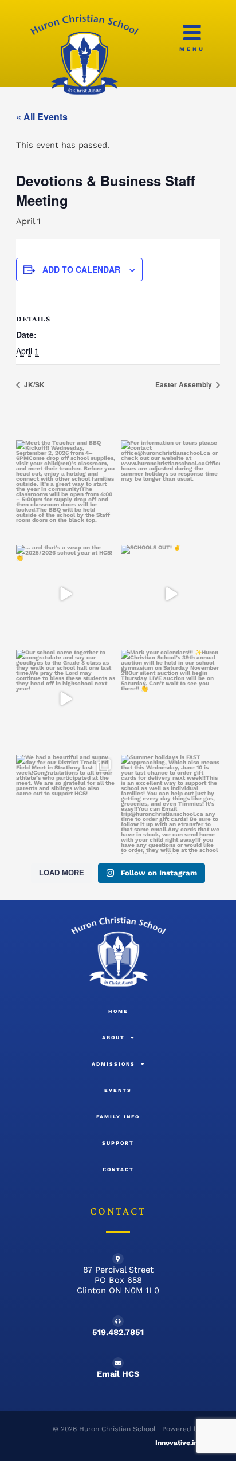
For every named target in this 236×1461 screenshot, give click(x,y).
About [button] (113, 1037)
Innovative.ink (178, 1443)
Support (118, 1143)
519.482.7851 (118, 1332)
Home (118, 1011)
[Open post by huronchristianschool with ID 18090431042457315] (65, 594)
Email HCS (118, 1374)
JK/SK (33, 384)
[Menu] (192, 32)
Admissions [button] (113, 1064)
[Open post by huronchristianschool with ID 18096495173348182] (170, 489)
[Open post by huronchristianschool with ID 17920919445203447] (65, 489)
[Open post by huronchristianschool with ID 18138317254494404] (170, 804)
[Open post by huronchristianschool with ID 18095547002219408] (170, 699)
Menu (192, 49)
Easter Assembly (184, 384)
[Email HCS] (118, 1363)
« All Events (42, 116)
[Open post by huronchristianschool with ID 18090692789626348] (65, 804)
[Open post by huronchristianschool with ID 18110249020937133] (65, 699)
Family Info (118, 1117)
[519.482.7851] (118, 1321)
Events (118, 1090)
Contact (118, 1169)
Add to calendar (81, 269)
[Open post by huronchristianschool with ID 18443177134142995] (170, 594)
